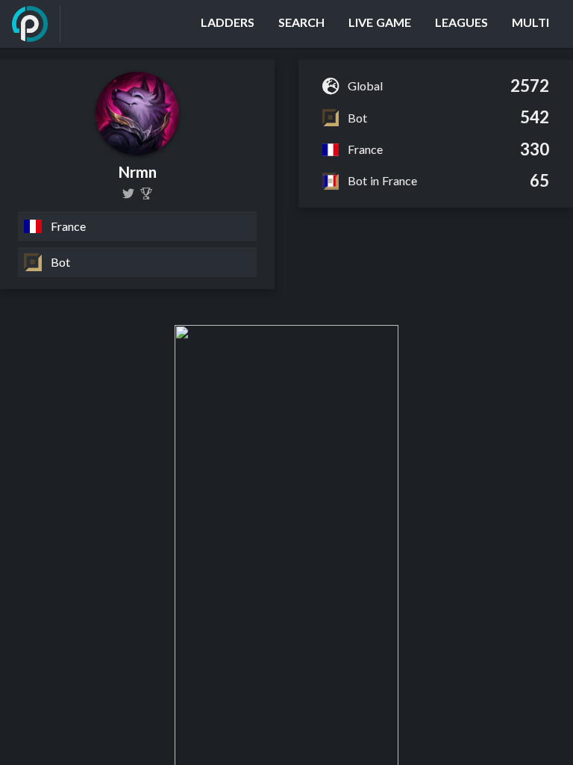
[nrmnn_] (128, 193)
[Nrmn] (146, 193)
